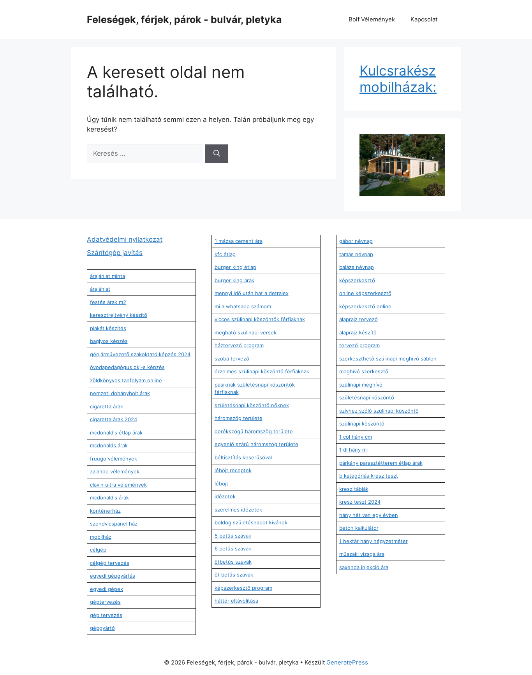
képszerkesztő (357, 280)
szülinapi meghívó (360, 384)
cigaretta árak (106, 406)
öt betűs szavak (234, 574)
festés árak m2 (108, 302)
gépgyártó (102, 628)
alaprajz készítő (358, 332)
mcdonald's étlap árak (116, 432)
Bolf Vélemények (372, 19)
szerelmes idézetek (238, 509)
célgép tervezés (109, 563)
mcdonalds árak (109, 445)
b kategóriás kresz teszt (368, 476)
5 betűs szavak (233, 536)
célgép (98, 550)
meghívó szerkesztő (363, 371)
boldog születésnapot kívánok (251, 522)
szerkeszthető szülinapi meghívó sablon (388, 358)
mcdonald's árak (109, 497)
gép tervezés (106, 615)
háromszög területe (238, 418)
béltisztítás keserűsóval (243, 457)
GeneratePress (347, 662)
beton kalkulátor (359, 528)
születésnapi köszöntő (366, 397)
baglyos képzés (109, 341)
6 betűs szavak (233, 548)
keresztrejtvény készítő (118, 315)
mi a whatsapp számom (243, 306)
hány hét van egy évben (368, 515)
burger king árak (234, 280)
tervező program (359, 345)
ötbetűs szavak (233, 562)
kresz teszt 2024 (360, 502)
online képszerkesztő (365, 293)
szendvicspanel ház (113, 523)
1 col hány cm (355, 437)
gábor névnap (356, 241)
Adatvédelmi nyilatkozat (124, 239)
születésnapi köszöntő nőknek (252, 405)
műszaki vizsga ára (361, 554)
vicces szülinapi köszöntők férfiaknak (260, 319)
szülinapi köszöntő (361, 423)
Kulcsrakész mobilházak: (398, 78)
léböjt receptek (233, 470)
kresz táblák (353, 489)
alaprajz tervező (358, 319)
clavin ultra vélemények (118, 485)
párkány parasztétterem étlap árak (381, 463)
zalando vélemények (114, 471)
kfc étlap (225, 254)
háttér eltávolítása (236, 601)
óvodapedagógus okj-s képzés (127, 367)
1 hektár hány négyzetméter (373, 541)
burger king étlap (235, 267)
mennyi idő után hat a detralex (252, 293)
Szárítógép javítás (115, 253)
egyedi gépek (106, 589)
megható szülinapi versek (246, 332)
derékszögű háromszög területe (254, 431)
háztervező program (239, 345)
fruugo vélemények (113, 458)
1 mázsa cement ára (238, 241)
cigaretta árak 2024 (113, 419)
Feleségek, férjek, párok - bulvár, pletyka (184, 19)
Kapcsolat (423, 19)
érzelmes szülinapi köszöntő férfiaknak (262, 371)
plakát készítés (108, 328)
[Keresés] (216, 153)
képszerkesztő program (243, 588)
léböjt (221, 483)
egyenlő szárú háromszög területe (256, 444)
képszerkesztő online (365, 306)
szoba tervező (232, 358)
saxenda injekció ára (363, 567)
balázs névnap (356, 267)
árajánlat (100, 289)
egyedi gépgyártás (112, 576)
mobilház (100, 537)
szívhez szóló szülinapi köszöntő (379, 411)
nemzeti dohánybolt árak (120, 393)
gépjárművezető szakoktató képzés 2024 (140, 354)
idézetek (225, 496)
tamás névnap (356, 254)
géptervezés (105, 602)
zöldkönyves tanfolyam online (126, 380)
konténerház (105, 511)
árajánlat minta (107, 276)
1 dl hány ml (353, 449)
